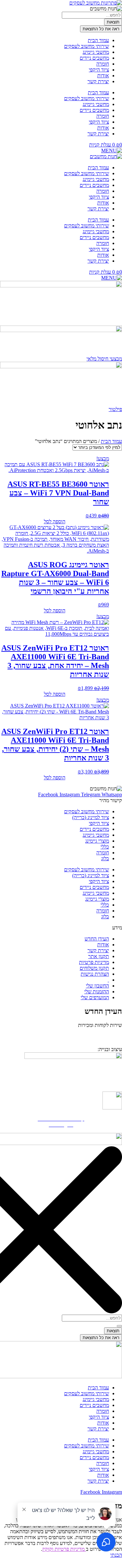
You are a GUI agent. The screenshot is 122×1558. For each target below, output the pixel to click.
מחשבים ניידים (94, 58)
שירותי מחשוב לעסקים (86, 46)
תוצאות (113, 22)
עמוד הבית (98, 40)
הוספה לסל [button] (54, 521)
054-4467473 (91, 1034)
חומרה (102, 64)
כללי (105, 846)
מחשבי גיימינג (96, 52)
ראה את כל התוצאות (101, 28)
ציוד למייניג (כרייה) (90, 817)
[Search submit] (119, 1326)
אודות (103, 75)
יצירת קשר (98, 81)
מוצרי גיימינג (97, 841)
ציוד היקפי (99, 69)
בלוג (105, 858)
